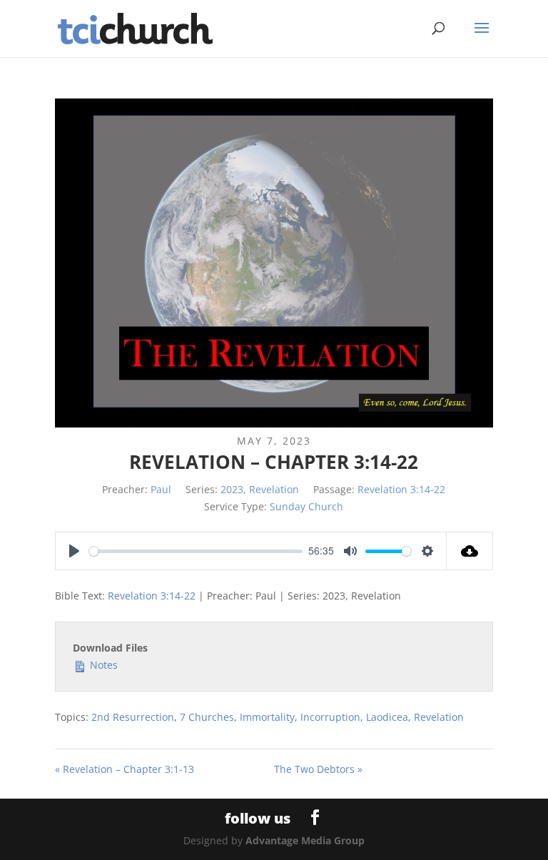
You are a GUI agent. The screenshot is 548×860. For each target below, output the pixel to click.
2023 (231, 489)
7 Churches (207, 717)
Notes (102, 665)
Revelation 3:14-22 (401, 489)
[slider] (196, 551)
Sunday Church (306, 506)
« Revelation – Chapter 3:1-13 (124, 769)
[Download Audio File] (470, 551)
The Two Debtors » (318, 769)
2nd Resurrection (132, 717)
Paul (161, 489)
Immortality (267, 717)
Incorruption (330, 717)
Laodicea (387, 717)
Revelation (274, 489)
